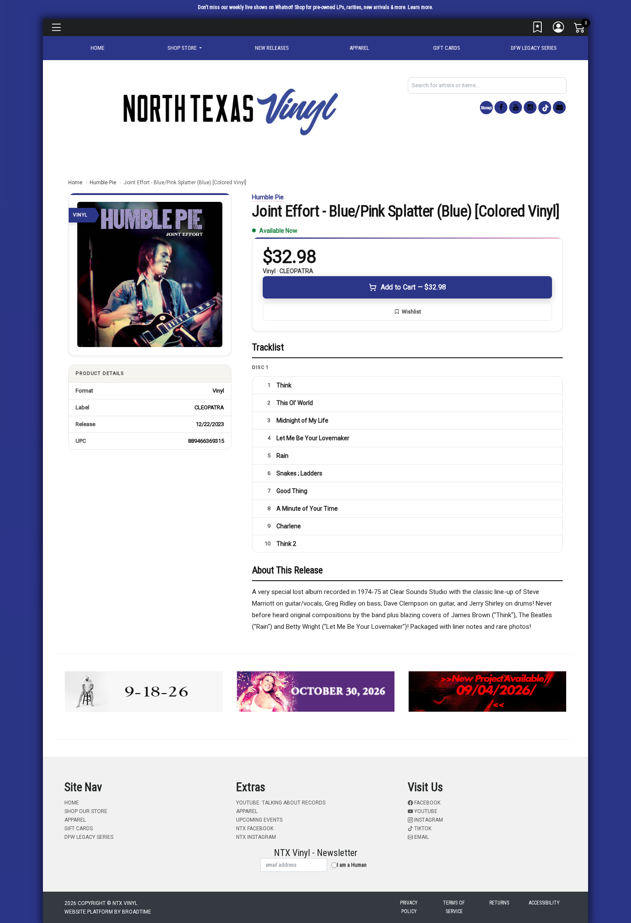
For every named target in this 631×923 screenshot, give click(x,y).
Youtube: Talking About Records (280, 803)
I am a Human (352, 865)
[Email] (559, 107)
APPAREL (359, 48)
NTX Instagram (256, 837)
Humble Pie (103, 183)
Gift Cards (446, 48)
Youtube (425, 811)
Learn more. (420, 7)
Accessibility (544, 903)
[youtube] (515, 107)
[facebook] (501, 107)
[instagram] (530, 107)
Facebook (426, 803)
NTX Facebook (254, 829)
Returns (499, 903)
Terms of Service (454, 907)
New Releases (272, 48)
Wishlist (411, 312)
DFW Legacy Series (534, 48)
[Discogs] (486, 107)
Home (75, 183)
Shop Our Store (85, 811)
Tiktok (422, 829)
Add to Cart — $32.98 (413, 287)
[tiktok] (544, 107)
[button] (185, 48)
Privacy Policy (409, 907)
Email (421, 837)
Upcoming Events (259, 820)
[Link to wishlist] (538, 29)
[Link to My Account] (559, 29)
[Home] (229, 111)
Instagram (428, 820)
